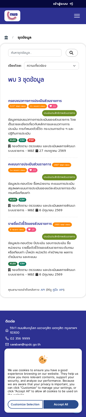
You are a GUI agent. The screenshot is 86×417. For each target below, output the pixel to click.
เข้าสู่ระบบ (60, 3)
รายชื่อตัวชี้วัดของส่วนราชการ (30, 224)
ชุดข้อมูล (24, 37)
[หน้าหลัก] (12, 15)
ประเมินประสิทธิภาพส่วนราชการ (59, 113)
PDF (31, 140)
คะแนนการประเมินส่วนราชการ (30, 164)
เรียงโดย (14, 65)
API (43, 290)
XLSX (13, 140)
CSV (22, 140)
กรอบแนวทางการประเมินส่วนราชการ (35, 101)
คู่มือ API (58, 290)
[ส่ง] (72, 53)
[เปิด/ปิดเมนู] (77, 15)
